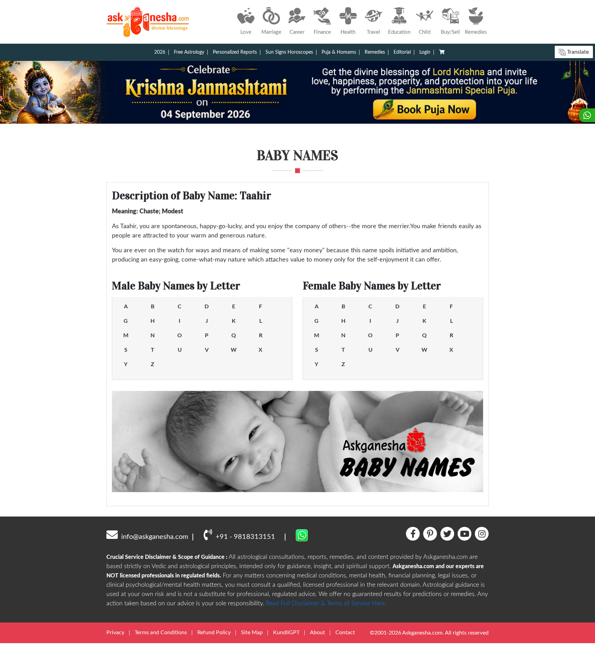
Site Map (252, 632)
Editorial (402, 52)
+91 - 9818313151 (245, 536)
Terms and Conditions (161, 632)
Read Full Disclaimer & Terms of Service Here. (326, 603)
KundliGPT (286, 632)
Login (424, 52)
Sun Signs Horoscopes (289, 52)
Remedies (375, 52)
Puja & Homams (339, 52)
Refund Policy (214, 632)
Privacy (115, 632)
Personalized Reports (235, 52)
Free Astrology (189, 52)
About (317, 632)
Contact (345, 632)
